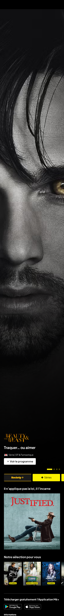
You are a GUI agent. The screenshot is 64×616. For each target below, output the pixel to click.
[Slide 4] (59, 469)
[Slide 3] (56, 469)
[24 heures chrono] (13, 574)
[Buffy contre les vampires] (51, 574)
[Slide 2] (54, 469)
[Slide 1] (49, 469)
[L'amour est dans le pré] (32, 574)
